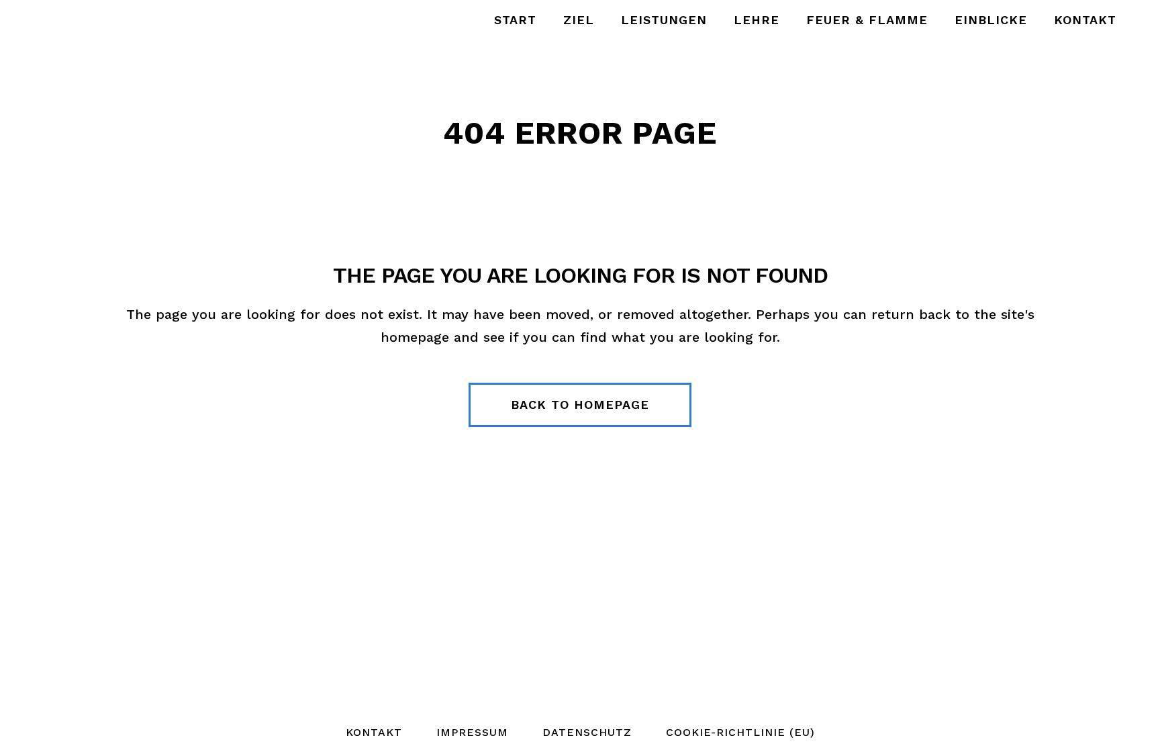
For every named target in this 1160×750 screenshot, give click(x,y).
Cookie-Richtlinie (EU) (740, 732)
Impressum (472, 732)
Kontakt (374, 732)
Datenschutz (587, 732)
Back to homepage (580, 404)
